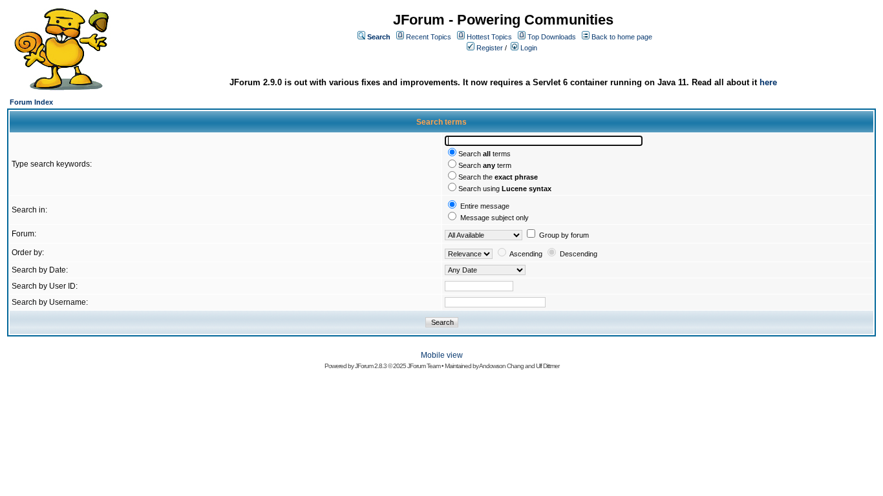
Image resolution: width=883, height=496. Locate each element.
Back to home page (621, 37)
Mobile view (442, 355)
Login (528, 48)
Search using (504, 188)
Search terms (484, 154)
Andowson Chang (501, 365)
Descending (578, 254)
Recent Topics (428, 37)
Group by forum (564, 235)
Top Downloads (551, 37)
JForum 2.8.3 (371, 365)
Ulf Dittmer (547, 365)
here (768, 82)
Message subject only (494, 218)
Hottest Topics (489, 37)
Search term (484, 165)
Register (489, 48)
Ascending (525, 254)
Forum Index (31, 102)
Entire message (484, 206)
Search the (498, 177)
